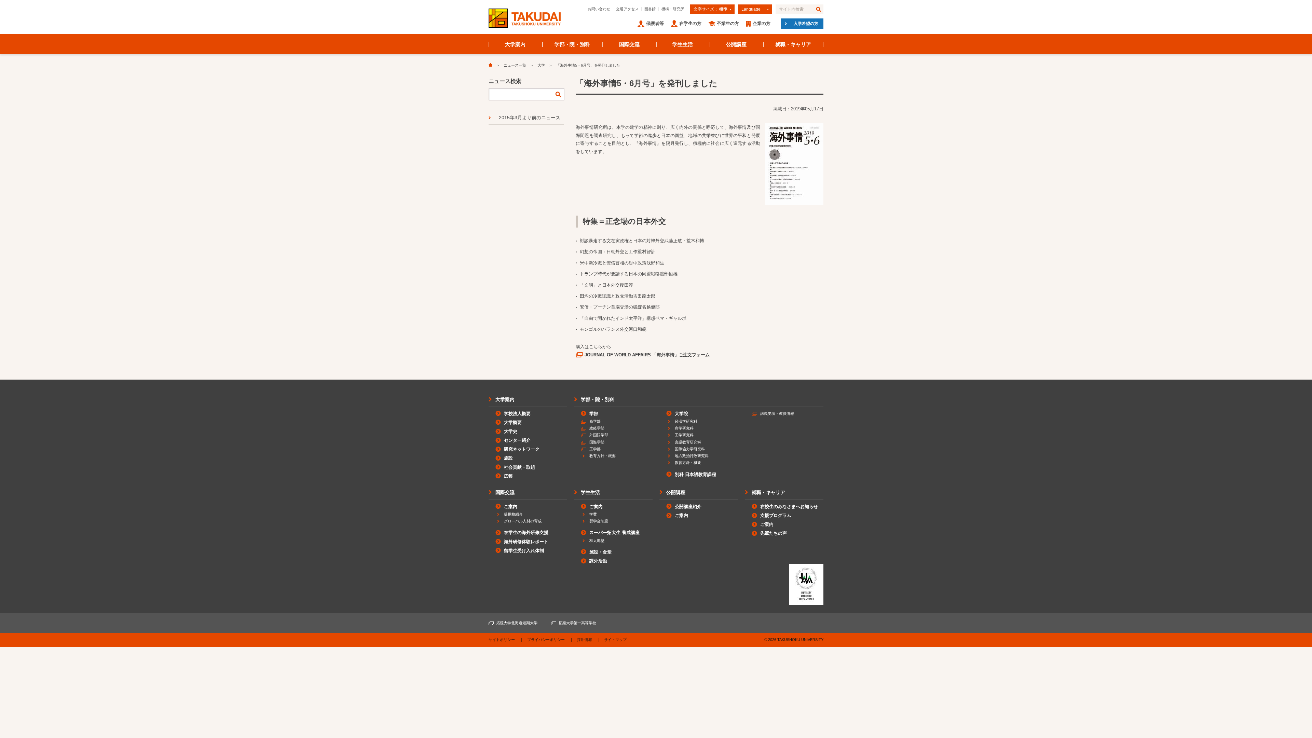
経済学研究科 (686, 421)
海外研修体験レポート (526, 541)
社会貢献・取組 (519, 467)
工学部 (595, 449)
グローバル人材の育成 (523, 521)
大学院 (681, 413)
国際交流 (629, 44)
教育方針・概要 (602, 456)
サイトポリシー (502, 640)
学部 (593, 413)
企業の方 (761, 23)
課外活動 (598, 560)
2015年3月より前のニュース (529, 117)
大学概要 (513, 422)
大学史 (510, 431)
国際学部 (596, 442)
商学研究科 (684, 428)
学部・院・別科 (572, 44)
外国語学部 (598, 435)
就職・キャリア (793, 44)
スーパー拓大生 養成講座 (614, 532)
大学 (541, 65)
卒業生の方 (728, 23)
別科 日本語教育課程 (695, 474)
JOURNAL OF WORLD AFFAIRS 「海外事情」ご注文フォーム (647, 354)
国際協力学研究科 (690, 449)
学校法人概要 (517, 413)
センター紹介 (517, 440)
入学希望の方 (806, 23)
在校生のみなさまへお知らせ (789, 506)
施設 (508, 458)
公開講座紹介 (688, 506)
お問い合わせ (599, 9)
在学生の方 (690, 23)
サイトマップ (615, 640)
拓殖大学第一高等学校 (577, 623)
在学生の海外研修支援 (526, 532)
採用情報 (584, 640)
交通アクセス (627, 9)
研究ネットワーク (521, 449)
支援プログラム (775, 515)
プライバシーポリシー (546, 640)
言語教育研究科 (688, 442)
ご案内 (510, 506)
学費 (593, 514)
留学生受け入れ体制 (524, 550)
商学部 (595, 421)
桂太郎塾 (596, 540)
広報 (508, 476)
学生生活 (682, 44)
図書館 (650, 9)
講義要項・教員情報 (777, 413)
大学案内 (515, 44)
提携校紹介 (513, 514)
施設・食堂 (600, 552)
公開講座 (736, 44)
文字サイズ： (710, 9)
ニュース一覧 (515, 65)
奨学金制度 (598, 521)
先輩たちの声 (773, 533)
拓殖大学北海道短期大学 (516, 623)
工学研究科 (684, 435)
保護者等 (655, 23)
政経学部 (596, 428)
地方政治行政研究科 (692, 456)
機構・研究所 (672, 9)
